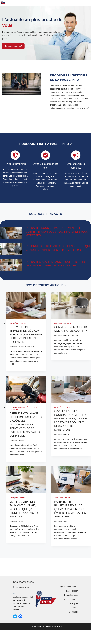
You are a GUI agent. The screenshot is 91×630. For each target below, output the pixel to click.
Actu (12, 323)
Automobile (20, 407)
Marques (74, 603)
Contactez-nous (71, 595)
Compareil (73, 612)
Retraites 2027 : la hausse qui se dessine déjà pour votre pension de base (56, 263)
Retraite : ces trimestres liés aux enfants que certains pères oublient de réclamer (26, 334)
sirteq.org (51, 186)
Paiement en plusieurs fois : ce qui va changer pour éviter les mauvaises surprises (70, 509)
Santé (68, 323)
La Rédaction (72, 591)
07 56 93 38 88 (22, 588)
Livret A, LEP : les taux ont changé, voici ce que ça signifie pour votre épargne (25, 509)
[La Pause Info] (3, 3)
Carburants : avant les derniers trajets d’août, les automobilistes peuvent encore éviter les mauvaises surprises (26, 424)
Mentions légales (70, 599)
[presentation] (26, 305)
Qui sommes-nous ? (13, 46)
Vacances (14, 409)
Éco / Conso (20, 323)
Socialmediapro (56, 626)
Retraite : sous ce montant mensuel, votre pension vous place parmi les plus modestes (57, 231)
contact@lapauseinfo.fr (23, 597)
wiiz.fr (45, 189)
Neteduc (74, 608)
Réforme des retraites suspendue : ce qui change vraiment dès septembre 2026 (58, 248)
